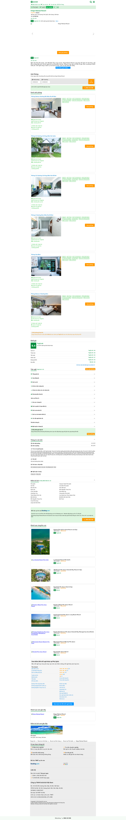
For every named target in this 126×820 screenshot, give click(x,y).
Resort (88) (62, 685)
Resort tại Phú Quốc (68, 741)
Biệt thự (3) (62, 691)
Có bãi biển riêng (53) (37, 670)
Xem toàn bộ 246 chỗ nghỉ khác (63, 704)
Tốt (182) (34, 679)
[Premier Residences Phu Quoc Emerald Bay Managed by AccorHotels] (40, 633)
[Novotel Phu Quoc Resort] (40, 651)
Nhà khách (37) (63, 697)
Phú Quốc (35, 7)
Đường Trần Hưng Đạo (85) (38, 683)
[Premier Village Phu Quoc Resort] (40, 605)
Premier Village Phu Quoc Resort (63, 604)
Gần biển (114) (35, 668)
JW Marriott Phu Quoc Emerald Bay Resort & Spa (67, 569)
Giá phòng (91, 81)
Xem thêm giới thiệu (62, 67)
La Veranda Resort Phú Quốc (61, 559)
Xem (57, 21)
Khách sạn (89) (63, 683)
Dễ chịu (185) (35, 681)
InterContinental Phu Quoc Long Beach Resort (67, 614)
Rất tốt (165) (34, 677)
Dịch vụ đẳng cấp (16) (37, 672)
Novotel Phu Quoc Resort (60, 651)
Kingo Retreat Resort (59, 714)
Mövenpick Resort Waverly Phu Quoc (64, 641)
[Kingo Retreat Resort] (40, 714)
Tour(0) (43, 7)
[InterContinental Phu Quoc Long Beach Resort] (40, 620)
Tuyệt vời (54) (35, 675)
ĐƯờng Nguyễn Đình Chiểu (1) (39, 685)
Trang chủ (32, 741)
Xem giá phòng (63, 52)
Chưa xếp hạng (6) (63, 678)
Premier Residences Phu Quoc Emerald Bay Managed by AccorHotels (73, 631)
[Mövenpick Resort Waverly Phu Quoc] (40, 642)
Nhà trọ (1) (61, 698)
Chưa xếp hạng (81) (64, 680)
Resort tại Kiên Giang (55, 741)
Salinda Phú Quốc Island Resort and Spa (65, 529)
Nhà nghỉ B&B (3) (63, 693)
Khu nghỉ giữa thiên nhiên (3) (66, 695)
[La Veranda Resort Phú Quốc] (40, 559)
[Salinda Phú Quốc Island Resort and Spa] (40, 542)
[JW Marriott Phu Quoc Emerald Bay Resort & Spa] (40, 575)
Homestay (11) (62, 689)
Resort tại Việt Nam (42, 741)
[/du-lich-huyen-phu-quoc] (47, 730)
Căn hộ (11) (62, 687)
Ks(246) (50, 7)
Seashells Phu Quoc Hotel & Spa (63, 587)
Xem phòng (91, 434)
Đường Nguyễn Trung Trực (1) (39, 687)
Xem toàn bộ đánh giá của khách (86, 365)
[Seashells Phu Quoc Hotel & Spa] (40, 593)
